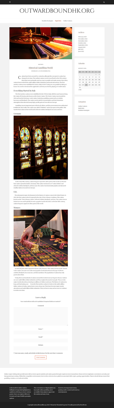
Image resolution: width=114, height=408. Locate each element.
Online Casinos (67, 21)
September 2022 (83, 45)
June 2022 (81, 51)
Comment (41, 305)
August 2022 (81, 47)
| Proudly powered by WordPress (77, 405)
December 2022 (82, 39)
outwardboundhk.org (57, 11)
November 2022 (82, 41)
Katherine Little (46, 71)
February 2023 (82, 37)
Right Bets (58, 21)
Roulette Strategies (47, 21)
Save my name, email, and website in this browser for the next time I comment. (39, 353)
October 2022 (82, 43)
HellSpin (11, 390)
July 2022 (80, 49)
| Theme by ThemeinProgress (58, 405)
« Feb (79, 90)
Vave (42, 376)
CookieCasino (62, 86)
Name (40, 329)
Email (41, 337)
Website (40, 345)
